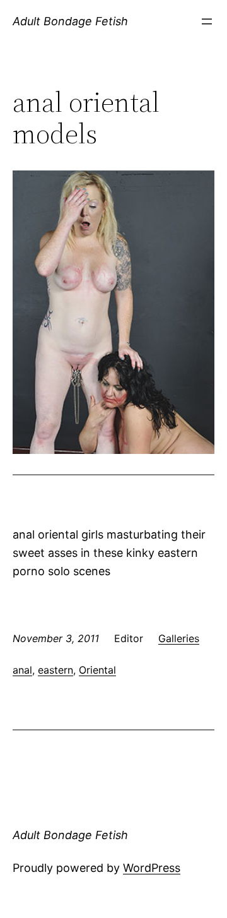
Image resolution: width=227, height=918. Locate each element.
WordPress (151, 867)
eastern (55, 670)
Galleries (178, 638)
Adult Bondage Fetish (70, 21)
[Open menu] (206, 21)
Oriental (97, 670)
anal (22, 670)
